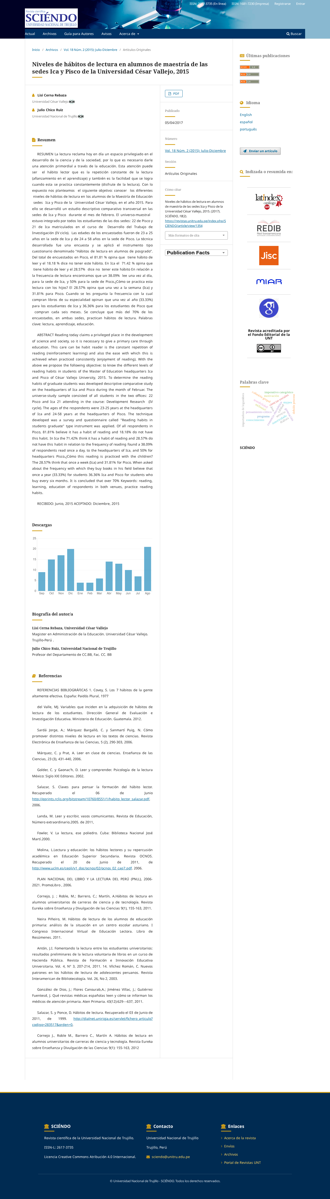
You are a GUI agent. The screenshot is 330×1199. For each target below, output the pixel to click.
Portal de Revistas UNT (242, 1162)
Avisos (106, 33)
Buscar (296, 33)
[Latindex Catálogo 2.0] (268, 201)
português (248, 129)
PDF (175, 93)
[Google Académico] (268, 308)
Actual (30, 33)
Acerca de (127, 33)
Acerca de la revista (240, 1138)
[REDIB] (268, 228)
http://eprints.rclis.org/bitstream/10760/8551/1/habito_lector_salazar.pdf (90, 799)
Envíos (229, 1146)
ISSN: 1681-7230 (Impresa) (250, 3)
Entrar (300, 3)
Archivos (50, 33)
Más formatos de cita (183, 235)
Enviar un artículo (262, 151)
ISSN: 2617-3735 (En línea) (208, 3)
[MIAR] (268, 282)
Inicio (36, 49)
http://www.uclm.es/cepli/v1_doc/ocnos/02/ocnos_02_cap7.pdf (82, 868)
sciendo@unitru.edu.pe (171, 1156)
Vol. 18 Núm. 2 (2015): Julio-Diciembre (90, 49)
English (246, 114)
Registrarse (282, 3)
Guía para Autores (79, 33)
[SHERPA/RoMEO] (268, 255)
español (246, 122)
